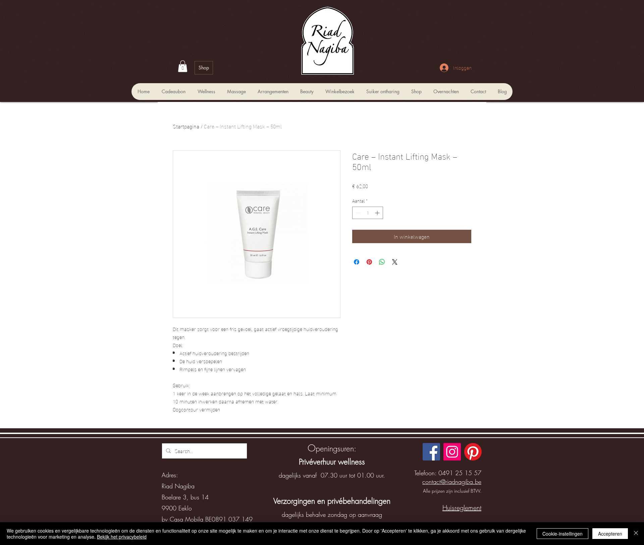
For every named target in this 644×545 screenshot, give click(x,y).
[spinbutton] (368, 213)
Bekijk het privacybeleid (122, 536)
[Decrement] (357, 213)
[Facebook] (431, 451)
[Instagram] (452, 451)
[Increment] (378, 213)
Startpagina (186, 126)
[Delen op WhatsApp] (382, 262)
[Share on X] (395, 262)
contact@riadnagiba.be (451, 482)
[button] (182, 66)
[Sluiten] (636, 534)
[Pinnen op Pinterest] (369, 262)
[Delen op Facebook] (357, 262)
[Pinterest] (473, 451)
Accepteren (610, 533)
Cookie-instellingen (562, 533)
